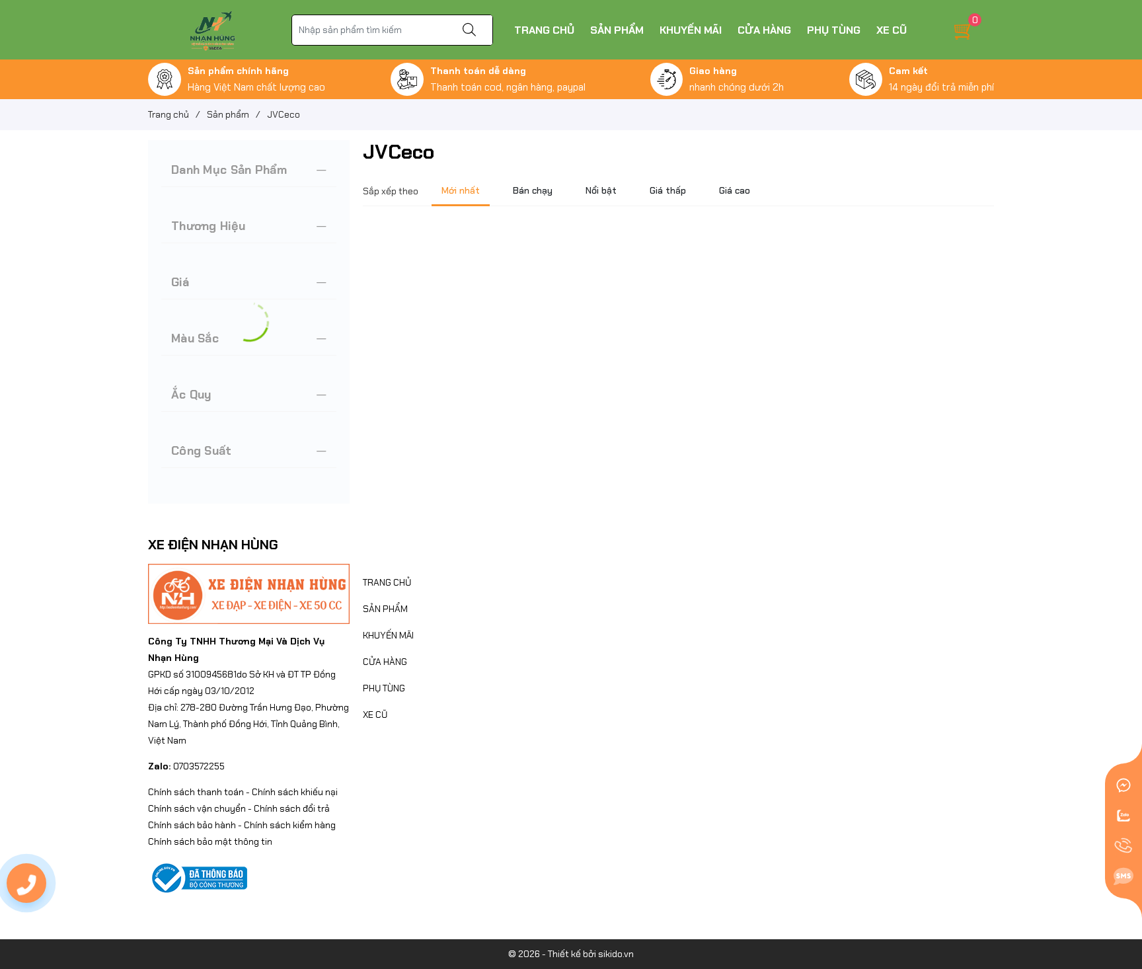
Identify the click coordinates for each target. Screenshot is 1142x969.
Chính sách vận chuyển (197, 808)
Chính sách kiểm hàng (290, 825)
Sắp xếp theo (390, 191)
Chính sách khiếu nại (295, 792)
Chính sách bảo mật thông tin (210, 841)
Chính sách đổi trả (292, 808)
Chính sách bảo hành (192, 825)
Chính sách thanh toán (196, 792)
